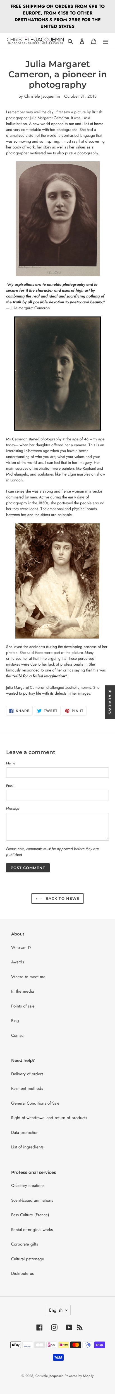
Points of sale (23, 1006)
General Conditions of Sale (35, 1103)
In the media (22, 991)
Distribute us (22, 1273)
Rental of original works (32, 1230)
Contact (18, 1035)
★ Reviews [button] (110, 702)
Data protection (25, 1132)
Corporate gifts (24, 1244)
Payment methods (27, 1088)
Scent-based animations (32, 1200)
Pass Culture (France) (30, 1215)
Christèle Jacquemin (49, 1375)
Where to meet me (28, 977)
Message (13, 808)
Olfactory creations (27, 1185)
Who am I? (21, 947)
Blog (15, 1021)
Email (10, 785)
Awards (17, 962)
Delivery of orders (27, 1074)
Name (10, 763)
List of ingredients (27, 1147)
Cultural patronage (27, 1259)
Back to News (61, 898)
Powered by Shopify (79, 1375)
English (56, 1310)
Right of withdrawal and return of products (49, 1118)
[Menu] (105, 41)
